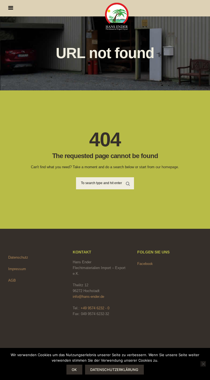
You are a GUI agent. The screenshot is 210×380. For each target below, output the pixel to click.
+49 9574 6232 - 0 (95, 308)
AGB (12, 280)
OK (74, 369)
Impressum (17, 269)
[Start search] (128, 183)
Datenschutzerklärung (114, 369)
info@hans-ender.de (88, 297)
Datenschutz (18, 257)
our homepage (167, 167)
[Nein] (203, 364)
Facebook (145, 264)
